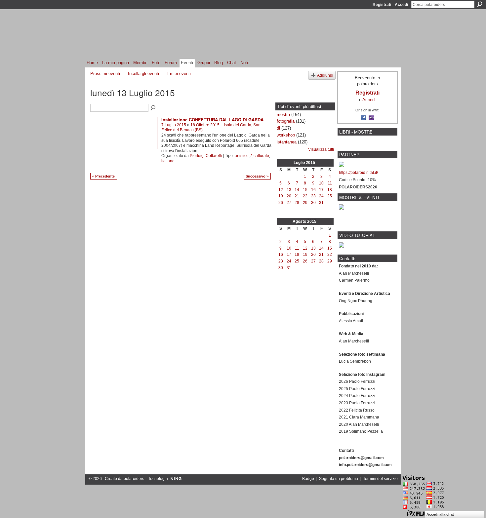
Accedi (401, 4)
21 (297, 196)
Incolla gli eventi (143, 73)
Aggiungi (325, 75)
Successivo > (257, 176)
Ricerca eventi (153, 108)
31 (321, 202)
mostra (283, 114)
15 (305, 189)
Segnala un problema (338, 478)
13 (289, 189)
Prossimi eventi (105, 73)
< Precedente (103, 176)
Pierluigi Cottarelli (206, 155)
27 (289, 202)
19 (280, 196)
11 (330, 183)
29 (305, 202)
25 (329, 196)
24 (321, 196)
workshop (286, 135)
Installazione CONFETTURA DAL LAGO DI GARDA (212, 119)
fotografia (286, 121)
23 (313, 196)
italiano (168, 161)
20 (289, 196)
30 (313, 202)
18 (329, 189)
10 (321, 183)
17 (321, 189)
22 (305, 196)
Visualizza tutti (321, 149)
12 (280, 189)
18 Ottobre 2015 (205, 125)
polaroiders (134, 478)
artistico (242, 155)
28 (297, 202)
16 (313, 189)
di (278, 128)
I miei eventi (179, 73)
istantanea (287, 141)
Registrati (382, 4)
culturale (261, 155)
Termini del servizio (380, 478)
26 (280, 202)
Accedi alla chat (440, 514)
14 (297, 189)
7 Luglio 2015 (173, 125)
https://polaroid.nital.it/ (358, 172)
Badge (308, 478)
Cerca (479, 4)
